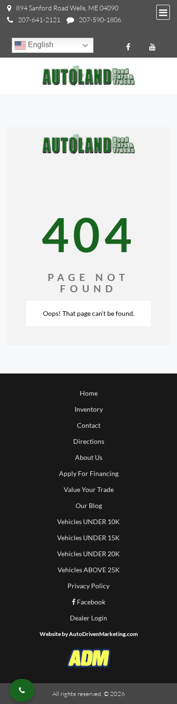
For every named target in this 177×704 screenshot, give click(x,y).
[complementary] (148, 675)
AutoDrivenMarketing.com (103, 633)
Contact (89, 425)
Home (89, 393)
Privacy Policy (88, 586)
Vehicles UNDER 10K (88, 521)
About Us (88, 457)
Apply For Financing (88, 473)
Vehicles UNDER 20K (88, 554)
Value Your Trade (89, 489)
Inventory (89, 409)
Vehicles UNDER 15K (88, 538)
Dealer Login (88, 618)
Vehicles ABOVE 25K (89, 570)
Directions (88, 441)
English (39, 45)
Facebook (90, 602)
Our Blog (89, 505)
